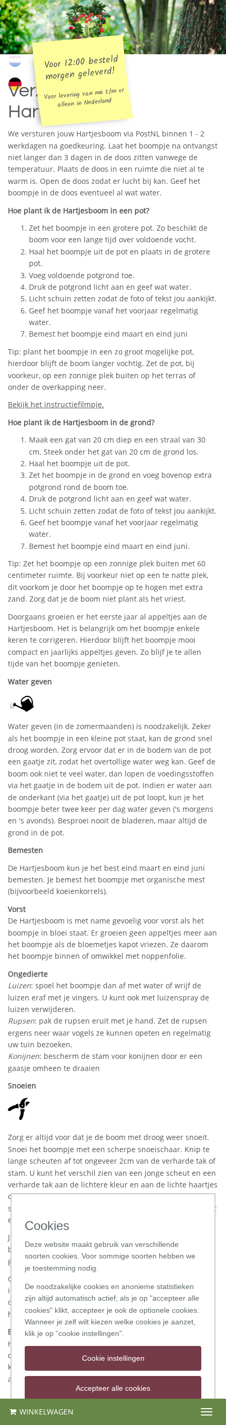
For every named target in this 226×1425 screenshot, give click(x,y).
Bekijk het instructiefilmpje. (56, 404)
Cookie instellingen (113, 1358)
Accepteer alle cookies (113, 1388)
